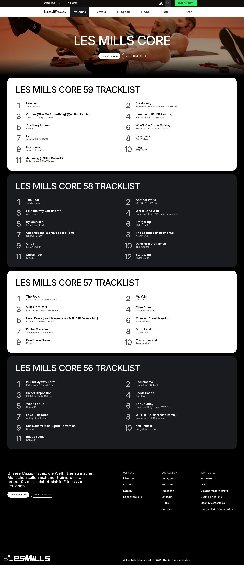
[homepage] (28, 558)
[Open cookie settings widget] (6, 559)
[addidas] (160, 3)
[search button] (168, 3)
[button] (51, 3)
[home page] (55, 12)
